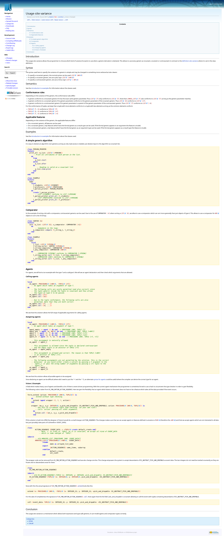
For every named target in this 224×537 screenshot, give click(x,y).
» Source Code (10, 38)
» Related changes (11, 83)
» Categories (9, 24)
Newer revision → (59, 20)
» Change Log (10, 45)
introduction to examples (40, 88)
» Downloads (9, 26)
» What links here (11, 81)
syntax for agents (100, 379)
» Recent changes (11, 60)
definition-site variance (190, 61)
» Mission (8, 19)
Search (7, 67)
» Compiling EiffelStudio (13, 41)
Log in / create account (215, 4)
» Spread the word (11, 21)
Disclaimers (110, 532)
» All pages (8, 58)
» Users (7, 63)
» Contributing (10, 43)
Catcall (31, 523)
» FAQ (7, 28)
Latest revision (45, 20)
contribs (60, 17)
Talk (55, 17)
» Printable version (11, 88)
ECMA (31, 521)
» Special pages (10, 86)
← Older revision (35, 20)
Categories (30, 519)
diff (28, 20)
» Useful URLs (9, 50)
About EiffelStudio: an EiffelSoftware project (125, 532)
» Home (7, 16)
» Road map (9, 48)
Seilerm (51, 17)
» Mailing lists (9, 31)
